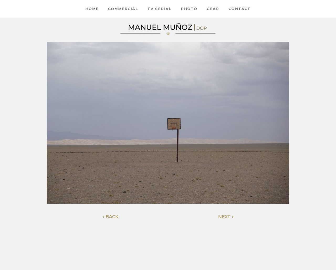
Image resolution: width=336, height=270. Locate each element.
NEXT (225, 216)
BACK (111, 216)
